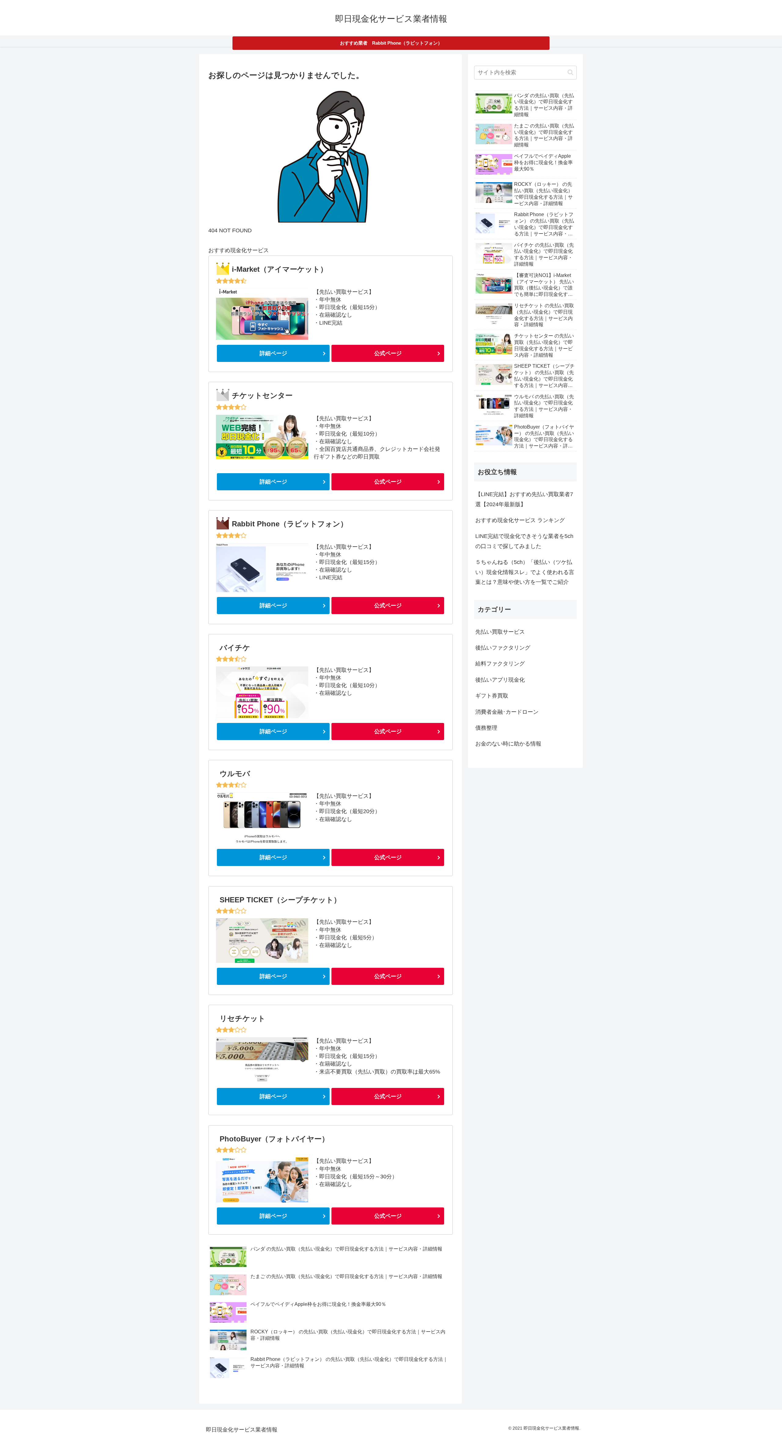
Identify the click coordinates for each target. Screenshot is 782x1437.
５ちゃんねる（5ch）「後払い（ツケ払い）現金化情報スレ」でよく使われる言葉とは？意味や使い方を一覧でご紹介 (524, 572)
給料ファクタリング (500, 664)
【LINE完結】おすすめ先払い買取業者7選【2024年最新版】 (524, 499)
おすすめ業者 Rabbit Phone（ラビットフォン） (391, 43)
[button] (570, 72)
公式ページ (388, 353)
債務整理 (486, 728)
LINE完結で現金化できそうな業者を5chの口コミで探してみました (524, 541)
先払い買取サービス (500, 632)
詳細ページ (273, 353)
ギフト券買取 (491, 696)
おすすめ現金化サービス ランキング (520, 520)
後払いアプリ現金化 (500, 680)
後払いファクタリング (502, 648)
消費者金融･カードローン (507, 712)
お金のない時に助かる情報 (508, 744)
